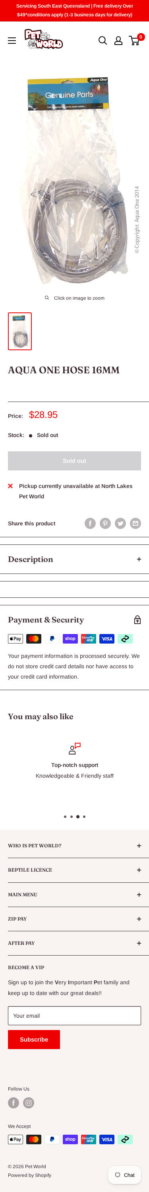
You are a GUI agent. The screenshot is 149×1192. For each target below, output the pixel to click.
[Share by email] (135, 523)
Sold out (74, 460)
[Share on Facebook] (90, 523)
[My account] (118, 40)
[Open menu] (12, 40)
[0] (134, 40)
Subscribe (34, 1039)
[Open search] (103, 40)
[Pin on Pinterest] (105, 523)
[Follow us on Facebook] (13, 1102)
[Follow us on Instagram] (28, 1102)
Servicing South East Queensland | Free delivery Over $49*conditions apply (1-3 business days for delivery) (74, 10)
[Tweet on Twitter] (120, 523)
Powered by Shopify (29, 1175)
